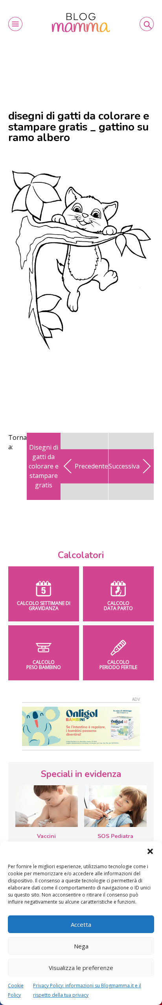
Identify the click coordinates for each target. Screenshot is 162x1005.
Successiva (124, 466)
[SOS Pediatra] (115, 806)
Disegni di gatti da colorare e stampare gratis (44, 466)
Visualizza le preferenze (81, 968)
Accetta (81, 924)
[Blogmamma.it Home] (81, 22)
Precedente (91, 466)
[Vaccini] (46, 806)
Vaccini (46, 836)
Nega (81, 946)
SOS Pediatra (115, 836)
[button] (150, 851)
